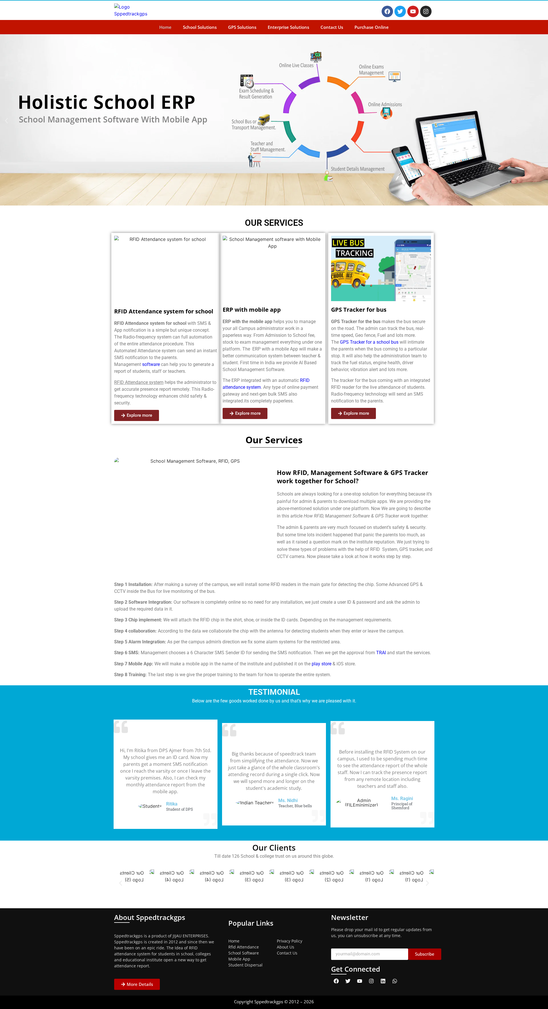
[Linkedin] (383, 981)
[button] (6, 120)
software (150, 364)
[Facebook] (387, 11)
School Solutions (200, 27)
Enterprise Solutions (288, 27)
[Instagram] (426, 11)
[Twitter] (400, 11)
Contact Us (332, 27)
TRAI (381, 652)
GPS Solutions (242, 27)
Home (165, 27)
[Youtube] (413, 11)
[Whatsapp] (395, 981)
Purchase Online (371, 27)
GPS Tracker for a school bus (369, 342)
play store (321, 663)
